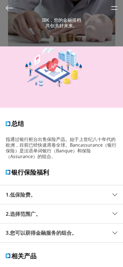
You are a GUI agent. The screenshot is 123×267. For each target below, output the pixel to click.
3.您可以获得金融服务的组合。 (41, 232)
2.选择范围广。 (23, 213)
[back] (9, 8)
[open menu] (114, 8)
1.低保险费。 (21, 194)
